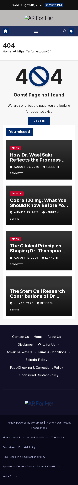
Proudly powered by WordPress (25, 422)
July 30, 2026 (24, 303)
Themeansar (38, 427)
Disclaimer (25, 344)
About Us (54, 337)
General (17, 193)
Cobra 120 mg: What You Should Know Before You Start (38, 205)
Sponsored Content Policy (38, 375)
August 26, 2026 (27, 166)
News (15, 148)
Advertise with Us (19, 352)
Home (7, 51)
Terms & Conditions (51, 352)
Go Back (38, 120)
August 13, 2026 (26, 257)
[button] (64, 31)
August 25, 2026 (27, 212)
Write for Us (46, 344)
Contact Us (20, 337)
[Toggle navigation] (35, 31)
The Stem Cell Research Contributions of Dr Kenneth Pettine (37, 296)
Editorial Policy (36, 360)
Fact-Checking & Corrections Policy (36, 368)
